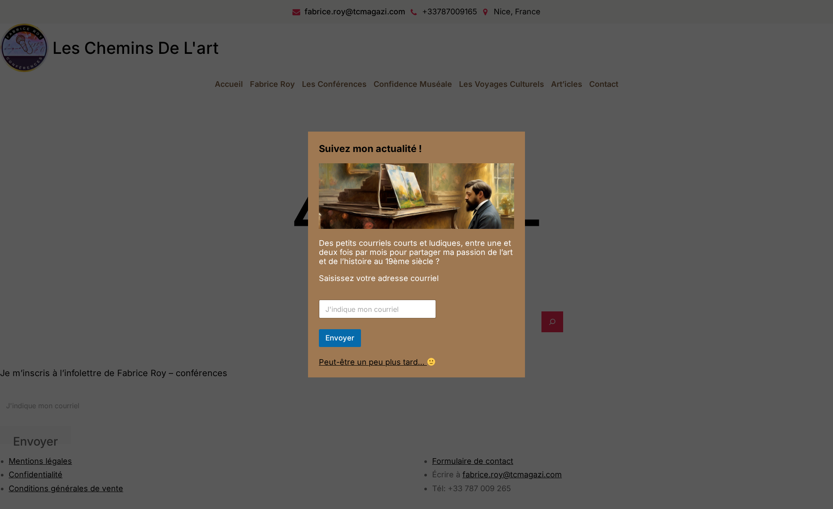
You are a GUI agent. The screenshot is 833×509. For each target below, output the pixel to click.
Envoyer (339, 338)
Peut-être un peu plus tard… (373, 362)
